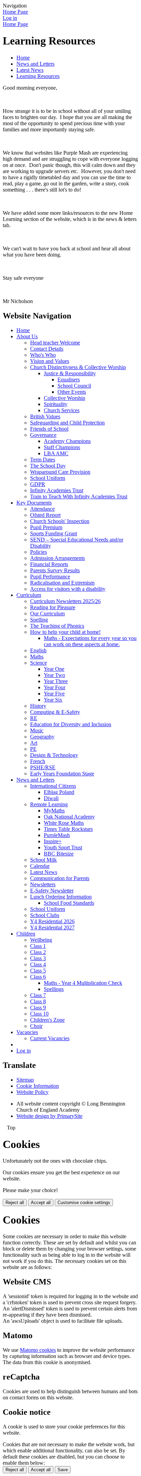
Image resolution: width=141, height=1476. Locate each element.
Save (62, 1469)
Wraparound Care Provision (60, 472)
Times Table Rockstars (68, 829)
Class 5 (38, 971)
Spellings (54, 989)
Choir (36, 1026)
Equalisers (68, 379)
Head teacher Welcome (55, 342)
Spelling (39, 620)
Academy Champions (67, 441)
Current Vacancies (49, 1038)
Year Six (53, 700)
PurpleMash (57, 835)
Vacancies (27, 1032)
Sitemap (25, 1080)
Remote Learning (49, 804)
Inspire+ (53, 841)
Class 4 (38, 964)
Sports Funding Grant (53, 533)
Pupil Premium (46, 527)
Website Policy (32, 1092)
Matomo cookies (38, 1350)
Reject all (14, 1202)
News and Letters (35, 64)
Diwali (51, 798)
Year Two (54, 675)
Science (38, 663)
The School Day (48, 466)
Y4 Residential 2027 (52, 927)
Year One (54, 669)
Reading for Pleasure (52, 607)
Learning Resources (38, 76)
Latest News (29, 70)
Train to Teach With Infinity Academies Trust (78, 496)
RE (33, 718)
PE (33, 749)
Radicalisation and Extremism (62, 583)
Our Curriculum (47, 613)
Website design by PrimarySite (49, 1116)
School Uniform (47, 478)
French (37, 761)
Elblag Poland (59, 792)
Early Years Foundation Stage (62, 773)
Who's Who (43, 355)
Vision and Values (49, 361)
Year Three (56, 681)
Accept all (41, 1202)
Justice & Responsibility (70, 373)
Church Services (61, 410)
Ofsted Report (45, 515)
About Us (27, 336)
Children (25, 934)
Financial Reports (49, 564)
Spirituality (55, 404)
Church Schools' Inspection (59, 521)
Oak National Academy (69, 817)
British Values (45, 416)
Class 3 (38, 958)
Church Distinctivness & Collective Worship (78, 367)
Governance (43, 435)
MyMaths (54, 810)
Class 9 (38, 1007)
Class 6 (38, 977)
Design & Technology (54, 755)
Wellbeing (41, 940)
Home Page (15, 12)
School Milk (43, 860)
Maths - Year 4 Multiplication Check (83, 983)
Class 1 (38, 946)
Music (36, 730)
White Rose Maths (64, 823)
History (38, 706)
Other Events (71, 392)
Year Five (54, 693)
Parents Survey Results (55, 570)
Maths (36, 656)
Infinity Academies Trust (56, 490)
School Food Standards (69, 903)
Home (23, 58)
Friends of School (49, 429)
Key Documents (34, 503)
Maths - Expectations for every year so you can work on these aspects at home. (90, 641)
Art (33, 743)
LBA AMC (56, 453)
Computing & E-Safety (55, 712)
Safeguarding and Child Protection (67, 423)
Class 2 (38, 952)
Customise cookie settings (83, 1202)
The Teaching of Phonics (57, 626)
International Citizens (53, 786)
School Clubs (44, 915)
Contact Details (46, 349)
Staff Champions (62, 447)
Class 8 (38, 1001)
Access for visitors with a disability (67, 589)
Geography (42, 737)
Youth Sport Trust (63, 847)
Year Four (54, 687)
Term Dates (42, 459)
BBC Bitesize (59, 854)
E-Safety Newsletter (52, 890)
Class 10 (39, 1014)
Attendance (42, 509)
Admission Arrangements (57, 558)
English (38, 650)
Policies (38, 552)
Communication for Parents (59, 878)
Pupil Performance (50, 576)
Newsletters (42, 884)
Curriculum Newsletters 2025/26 (65, 601)
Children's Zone (47, 1020)
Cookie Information (37, 1086)
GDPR (37, 484)
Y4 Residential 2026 (52, 921)
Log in (10, 18)
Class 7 (38, 995)
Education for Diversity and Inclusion (70, 724)
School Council (74, 386)
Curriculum (28, 595)
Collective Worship (64, 398)
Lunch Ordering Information (61, 897)
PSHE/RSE (42, 767)
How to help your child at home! (65, 632)
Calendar (40, 866)
